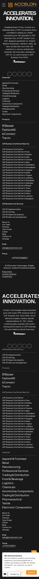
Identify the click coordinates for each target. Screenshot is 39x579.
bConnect (8, 134)
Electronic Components (11, 114)
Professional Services (11, 91)
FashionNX (9, 129)
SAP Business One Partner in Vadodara (17, 183)
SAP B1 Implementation (11, 209)
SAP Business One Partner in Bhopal (16, 185)
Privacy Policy (7, 272)
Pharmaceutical (8, 109)
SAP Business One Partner (12, 149)
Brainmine (31, 268)
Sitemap (5, 239)
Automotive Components (12, 104)
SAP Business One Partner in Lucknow (17, 196)
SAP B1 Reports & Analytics (13, 214)
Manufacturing (8, 88)
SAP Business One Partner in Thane (16, 188)
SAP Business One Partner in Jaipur (16, 162)
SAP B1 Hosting (8, 212)
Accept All (31, 572)
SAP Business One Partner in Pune (16, 152)
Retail (4, 85)
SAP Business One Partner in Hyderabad (18, 165)
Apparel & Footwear (10, 83)
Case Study (7, 229)
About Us (6, 222)
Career (5, 231)
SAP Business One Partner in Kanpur (16, 191)
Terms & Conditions (9, 274)
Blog (4, 234)
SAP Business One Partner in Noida (16, 172)
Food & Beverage (9, 96)
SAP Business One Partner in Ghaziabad (18, 180)
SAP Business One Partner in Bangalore (18, 198)
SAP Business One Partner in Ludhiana (17, 178)
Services (5, 227)
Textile (5, 111)
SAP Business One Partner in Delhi (15, 157)
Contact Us (6, 236)
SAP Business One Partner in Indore (16, 193)
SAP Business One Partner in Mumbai (17, 154)
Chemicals (6, 101)
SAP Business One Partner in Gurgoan (17, 170)
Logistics (5, 98)
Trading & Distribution (10, 93)
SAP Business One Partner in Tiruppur (17, 175)
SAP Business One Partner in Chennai (17, 159)
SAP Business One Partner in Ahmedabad (18, 167)
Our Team (6, 224)
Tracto (6, 138)
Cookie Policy (7, 276)
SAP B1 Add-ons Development (14, 217)
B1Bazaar (8, 125)
